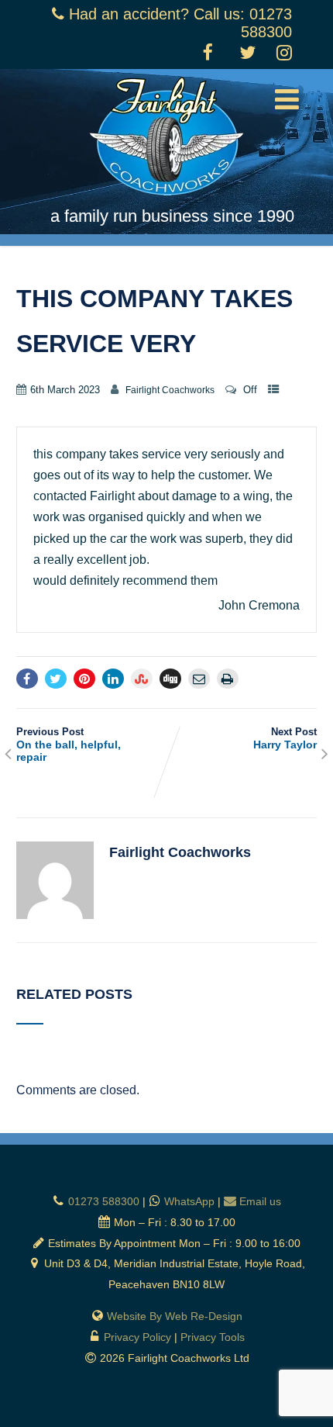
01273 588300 (103, 1201)
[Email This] (199, 679)
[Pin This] (84, 679)
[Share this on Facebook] (27, 679)
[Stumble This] (142, 679)
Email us (260, 1201)
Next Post (285, 738)
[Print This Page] (228, 679)
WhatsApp (189, 1201)
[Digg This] (170, 679)
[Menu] (287, 100)
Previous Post (68, 744)
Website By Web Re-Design (174, 1316)
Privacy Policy (137, 1337)
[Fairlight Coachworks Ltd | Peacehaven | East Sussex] (166, 199)
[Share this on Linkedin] (113, 679)
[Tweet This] (56, 679)
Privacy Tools (212, 1337)
